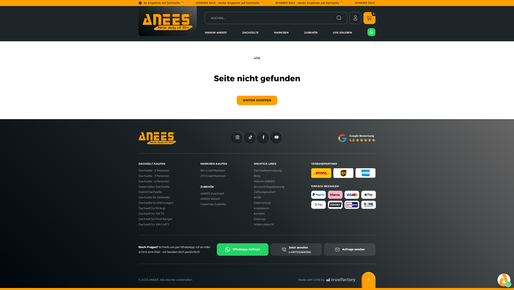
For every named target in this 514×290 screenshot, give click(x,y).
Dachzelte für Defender (154, 197)
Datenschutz (262, 203)
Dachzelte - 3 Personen (154, 176)
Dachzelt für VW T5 (151, 213)
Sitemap (259, 219)
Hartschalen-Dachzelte (154, 187)
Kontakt (259, 213)
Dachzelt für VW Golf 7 (154, 224)
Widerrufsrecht (264, 224)
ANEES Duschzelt (212, 193)
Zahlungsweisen (265, 192)
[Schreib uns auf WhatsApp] (504, 280)
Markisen (281, 32)
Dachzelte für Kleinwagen (156, 203)
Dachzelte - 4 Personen (154, 181)
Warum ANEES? (216, 32)
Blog (257, 176)
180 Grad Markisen (212, 170)
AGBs (257, 197)
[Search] (339, 18)
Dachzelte (250, 32)
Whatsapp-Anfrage (246, 249)
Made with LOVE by (311, 280)
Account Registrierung (269, 187)
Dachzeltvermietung (268, 170)
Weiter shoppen (257, 100)
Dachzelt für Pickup (152, 208)
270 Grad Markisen (213, 176)
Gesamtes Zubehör (213, 204)
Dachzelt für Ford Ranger (155, 219)
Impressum (261, 208)
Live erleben (342, 32)
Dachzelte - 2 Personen (154, 170)
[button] (369, 18)
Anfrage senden (353, 249)
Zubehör (310, 32)
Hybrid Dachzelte (150, 192)
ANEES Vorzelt (210, 199)
